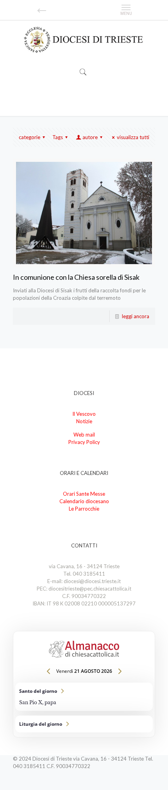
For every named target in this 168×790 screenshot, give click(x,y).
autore (90, 137)
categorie (29, 137)
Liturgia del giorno (84, 724)
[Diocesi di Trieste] (84, 40)
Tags (57, 137)
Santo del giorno (84, 697)
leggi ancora (135, 316)
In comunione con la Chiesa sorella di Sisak (76, 277)
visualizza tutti (133, 137)
